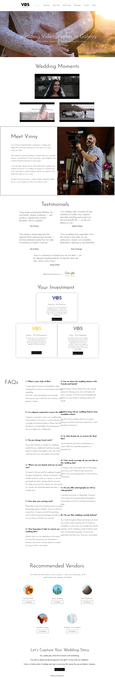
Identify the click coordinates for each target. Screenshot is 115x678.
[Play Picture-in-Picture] (74, 97)
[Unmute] (40, 97)
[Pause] (37, 97)
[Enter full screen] (77, 97)
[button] (94, 5)
